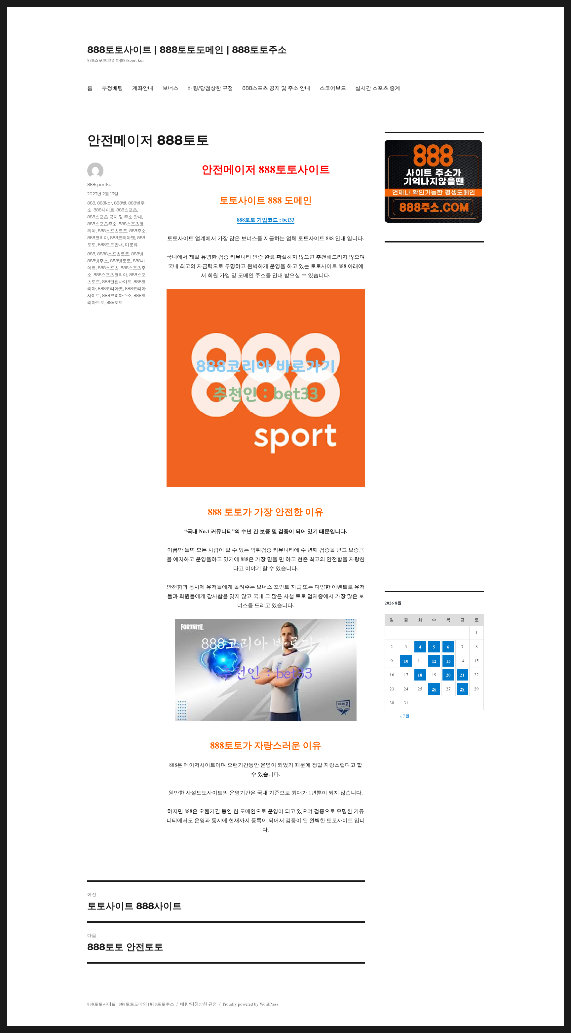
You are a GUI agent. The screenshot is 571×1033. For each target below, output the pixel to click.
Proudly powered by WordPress (250, 1004)
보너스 (170, 88)
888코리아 (97, 237)
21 (462, 675)
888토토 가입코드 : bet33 (265, 219)
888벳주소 (97, 260)
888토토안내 (110, 244)
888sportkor (100, 184)
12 (434, 661)
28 (462, 689)
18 (420, 675)
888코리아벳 (122, 237)
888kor (104, 202)
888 (91, 202)
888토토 (114, 302)
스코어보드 (333, 88)
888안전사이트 (117, 281)
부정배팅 (112, 88)
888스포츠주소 (102, 223)
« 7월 (404, 716)
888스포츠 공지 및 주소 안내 (276, 88)
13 (448, 661)
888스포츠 (126, 209)
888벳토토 (120, 260)
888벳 (120, 202)
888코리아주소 (117, 295)
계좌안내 (142, 88)
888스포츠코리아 (110, 274)
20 (448, 675)
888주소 (137, 230)
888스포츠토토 (112, 230)
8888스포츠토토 (113, 253)
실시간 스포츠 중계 (377, 88)
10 (406, 661)
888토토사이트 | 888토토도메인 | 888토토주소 (187, 49)
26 (434, 689)
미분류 (131, 244)
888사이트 (104, 209)
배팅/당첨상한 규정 (210, 88)
